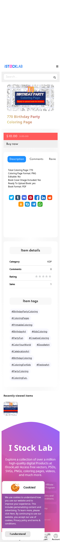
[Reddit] (49, 197)
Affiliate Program (50, 486)
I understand (18, 534)
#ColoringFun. (19, 377)
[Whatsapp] (40, 204)
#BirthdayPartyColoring (25, 311)
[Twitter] (11, 197)
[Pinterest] (30, 197)
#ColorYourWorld (21, 344)
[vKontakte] (24, 197)
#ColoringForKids (21, 364)
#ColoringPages (20, 318)
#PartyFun (17, 338)
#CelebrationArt (20, 351)
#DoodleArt (43, 344)
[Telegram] (33, 204)
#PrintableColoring (22, 324)
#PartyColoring (20, 371)
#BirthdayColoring (22, 358)
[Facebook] (36, 197)
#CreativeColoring (39, 338)
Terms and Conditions (48, 497)
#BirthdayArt (19, 331)
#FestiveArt (43, 364)
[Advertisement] (30, 30)
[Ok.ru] (20, 204)
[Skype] (27, 204)
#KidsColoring (39, 331)
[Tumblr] (17, 197)
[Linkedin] (43, 197)
